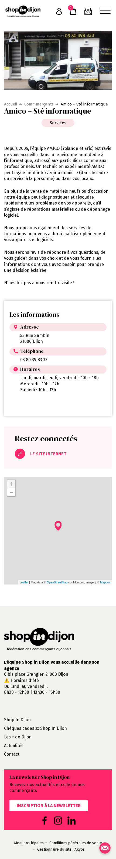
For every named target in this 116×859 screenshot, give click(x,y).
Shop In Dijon (17, 719)
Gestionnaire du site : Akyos (61, 849)
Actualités (13, 745)
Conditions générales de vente (75, 843)
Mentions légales (29, 843)
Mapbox (105, 582)
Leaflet (23, 582)
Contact (11, 754)
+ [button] (11, 484)
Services (58, 122)
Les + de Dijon (18, 737)
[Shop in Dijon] (22, 11)
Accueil (10, 104)
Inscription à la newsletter (49, 805)
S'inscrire (59, 11)
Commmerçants (39, 104)
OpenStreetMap (57, 582)
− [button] (11, 492)
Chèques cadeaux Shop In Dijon (35, 728)
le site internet (47, 454)
